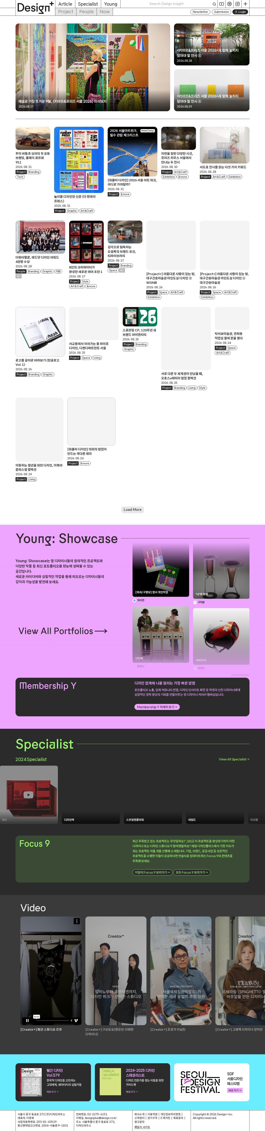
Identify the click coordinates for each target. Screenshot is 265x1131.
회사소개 (139, 1114)
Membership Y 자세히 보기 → (157, 707)
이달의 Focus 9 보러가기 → (152, 872)
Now (105, 11)
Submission (221, 11)
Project (65, 11)
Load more (133, 510)
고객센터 (139, 1117)
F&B (58, 271)
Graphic (72, 210)
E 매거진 (165, 1117)
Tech (20, 176)
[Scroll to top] (261, 1126)
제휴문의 (178, 1117)
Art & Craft (87, 210)
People (86, 11)
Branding (34, 172)
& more (125, 194)
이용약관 (152, 1114)
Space (113, 270)
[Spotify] (230, 4)
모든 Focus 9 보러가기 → (192, 872)
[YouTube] (222, 4)
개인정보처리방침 (170, 1114)
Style (85, 281)
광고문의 (139, 1121)
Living (97, 357)
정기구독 (152, 1117)
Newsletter (200, 11)
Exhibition (169, 176)
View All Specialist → (234, 759)
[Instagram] (238, 4)
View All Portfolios (55, 631)
